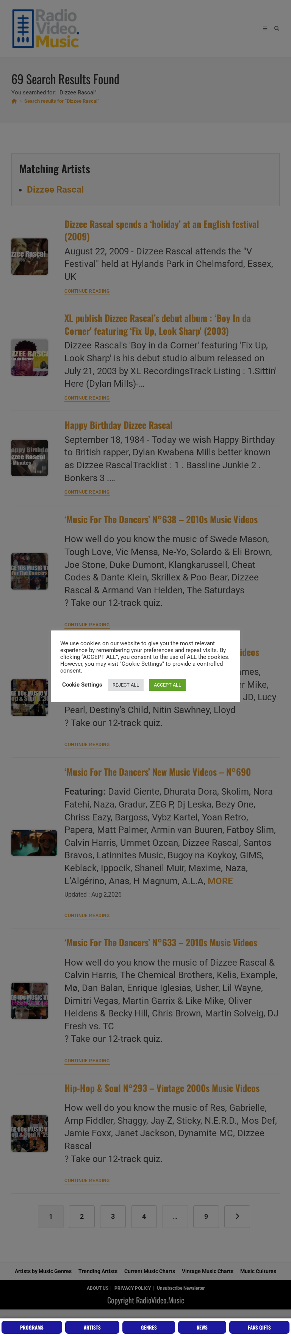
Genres (149, 1327)
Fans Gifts (259, 1327)
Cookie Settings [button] (82, 684)
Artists (92, 1327)
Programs (32, 1327)
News (202, 1327)
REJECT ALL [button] (126, 685)
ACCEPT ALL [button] (167, 685)
